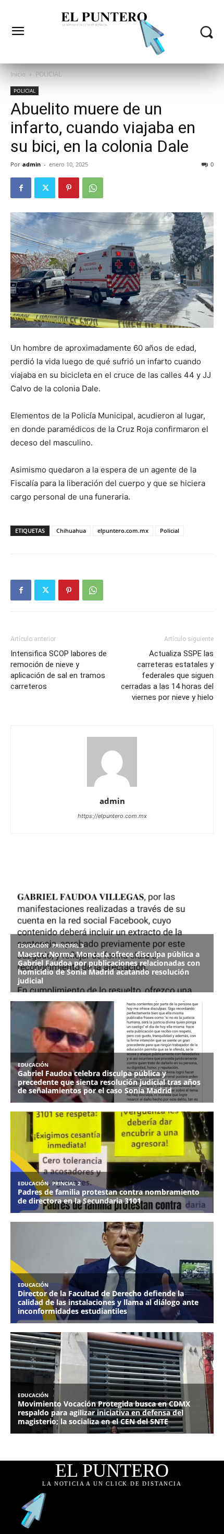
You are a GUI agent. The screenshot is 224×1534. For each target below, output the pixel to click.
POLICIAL (48, 74)
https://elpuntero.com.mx (112, 816)
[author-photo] (112, 786)
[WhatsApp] (92, 187)
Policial (169, 530)
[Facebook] (20, 187)
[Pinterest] (68, 187)
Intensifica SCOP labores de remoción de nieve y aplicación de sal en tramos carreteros (58, 670)
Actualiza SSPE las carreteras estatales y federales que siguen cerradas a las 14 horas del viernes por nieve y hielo (167, 675)
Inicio (18, 74)
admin (31, 164)
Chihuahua (71, 530)
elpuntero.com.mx (122, 530)
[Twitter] (44, 187)
